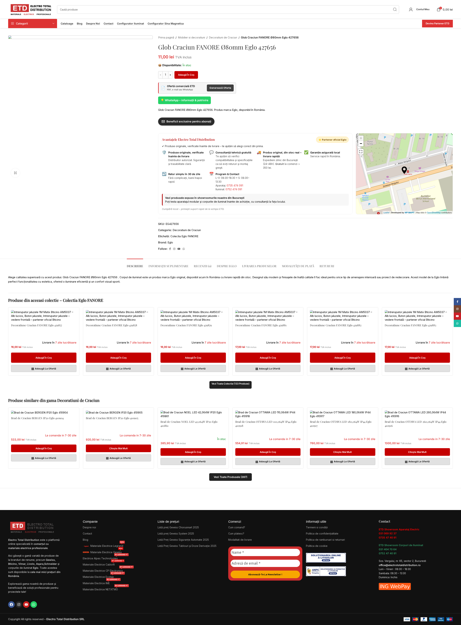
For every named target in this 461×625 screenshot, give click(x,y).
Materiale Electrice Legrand (107, 545)
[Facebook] (11, 604)
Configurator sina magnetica (166, 23)
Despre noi (93, 23)
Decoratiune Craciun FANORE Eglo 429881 (261, 325)
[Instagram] (19, 604)
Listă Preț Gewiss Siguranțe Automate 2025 (183, 539)
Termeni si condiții (317, 527)
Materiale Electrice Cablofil (103, 564)
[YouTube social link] (179, 248)
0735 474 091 (235, 185)
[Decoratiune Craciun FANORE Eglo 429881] (268, 316)
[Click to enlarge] (15, 172)
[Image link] (326, 557)
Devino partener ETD (437, 23)
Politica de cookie (317, 545)
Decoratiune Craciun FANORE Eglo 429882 (335, 325)
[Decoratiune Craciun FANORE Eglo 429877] (43, 316)
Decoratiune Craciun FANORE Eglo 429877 (36, 325)
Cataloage (67, 23)
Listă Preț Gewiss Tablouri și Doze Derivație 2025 (187, 545)
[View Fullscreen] (361, 151)
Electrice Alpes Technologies (105, 557)
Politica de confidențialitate (322, 533)
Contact (108, 23)
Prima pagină (166, 37)
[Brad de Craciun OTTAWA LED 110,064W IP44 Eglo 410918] (268, 414)
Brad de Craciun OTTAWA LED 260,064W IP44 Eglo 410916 (415, 423)
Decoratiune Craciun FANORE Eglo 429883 (410, 325)
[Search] (395, 9)
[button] (43, 358)
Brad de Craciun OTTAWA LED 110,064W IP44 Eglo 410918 (265, 423)
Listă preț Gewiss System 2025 (176, 533)
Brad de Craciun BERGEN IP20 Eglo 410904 (37, 418)
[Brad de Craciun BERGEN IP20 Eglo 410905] (118, 412)
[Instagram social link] (174, 248)
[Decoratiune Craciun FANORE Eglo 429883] (417, 316)
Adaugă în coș (186, 74)
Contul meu (422, 9)
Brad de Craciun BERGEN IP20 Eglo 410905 (112, 418)
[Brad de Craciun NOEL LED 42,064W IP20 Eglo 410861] (193, 414)
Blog (79, 23)
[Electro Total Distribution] (32, 526)
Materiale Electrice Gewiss (106, 551)
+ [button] (361, 138)
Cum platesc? (236, 533)
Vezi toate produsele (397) (230, 476)
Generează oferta (220, 87)
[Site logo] (30, 9)
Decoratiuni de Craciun (223, 37)
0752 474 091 (234, 189)
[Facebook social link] (170, 248)
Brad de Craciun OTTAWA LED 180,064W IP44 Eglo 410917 (340, 423)
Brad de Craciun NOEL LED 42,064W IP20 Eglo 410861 (188, 423)
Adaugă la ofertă (43, 368)
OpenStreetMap (434, 212)
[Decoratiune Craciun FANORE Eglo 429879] (193, 316)
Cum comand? (236, 527)
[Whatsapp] (33, 604)
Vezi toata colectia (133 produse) (230, 383)
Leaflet (386, 212)
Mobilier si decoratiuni (191, 37)
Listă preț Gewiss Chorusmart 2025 (178, 527)
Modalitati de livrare (240, 539)
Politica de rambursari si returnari (325, 539)
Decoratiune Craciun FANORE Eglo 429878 (111, 325)
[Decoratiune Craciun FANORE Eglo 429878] (118, 316)
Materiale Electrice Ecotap (103, 576)
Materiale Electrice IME (101, 582)
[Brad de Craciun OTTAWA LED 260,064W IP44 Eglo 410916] (417, 414)
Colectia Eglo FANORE (184, 236)
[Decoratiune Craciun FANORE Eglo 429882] (342, 316)
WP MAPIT (409, 212)
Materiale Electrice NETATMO (105, 588)
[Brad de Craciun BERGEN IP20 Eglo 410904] (43, 412)
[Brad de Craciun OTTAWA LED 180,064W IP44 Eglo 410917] (342, 414)
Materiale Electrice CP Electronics (108, 570)
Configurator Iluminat (130, 23)
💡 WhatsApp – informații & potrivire (184, 100)
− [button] (361, 143)
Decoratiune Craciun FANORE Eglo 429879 (186, 325)
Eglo (170, 242)
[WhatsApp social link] (184, 248)
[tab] (135, 264)
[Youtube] (26, 604)
